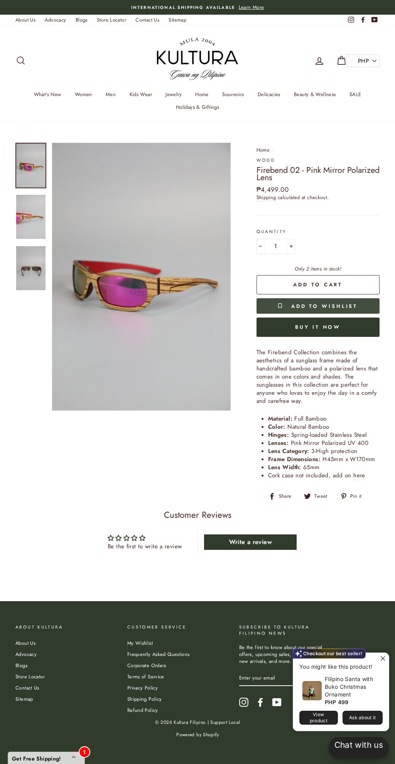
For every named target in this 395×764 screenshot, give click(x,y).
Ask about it (362, 717)
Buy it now (318, 327)
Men (111, 94)
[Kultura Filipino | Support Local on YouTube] (277, 702)
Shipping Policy (144, 699)
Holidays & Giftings (197, 107)
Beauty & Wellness (315, 94)
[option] (197, 7)
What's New (47, 94)
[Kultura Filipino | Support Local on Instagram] (243, 702)
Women (83, 94)
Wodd (266, 160)
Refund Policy (142, 710)
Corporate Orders (146, 665)
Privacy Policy (142, 687)
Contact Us (147, 20)
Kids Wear (141, 94)
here (359, 476)
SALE (355, 94)
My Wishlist (140, 643)
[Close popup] (382, 659)
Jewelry (173, 94)
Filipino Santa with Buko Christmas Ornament (349, 687)
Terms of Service (145, 676)
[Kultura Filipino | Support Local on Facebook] (260, 702)
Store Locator (111, 20)
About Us (25, 20)
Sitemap (177, 20)
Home (202, 94)
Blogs (82, 20)
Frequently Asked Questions (158, 654)
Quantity (272, 232)
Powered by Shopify (197, 734)
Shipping (266, 197)
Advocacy (55, 20)
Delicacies (269, 94)
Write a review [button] (250, 542)
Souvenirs (233, 94)
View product (318, 717)
